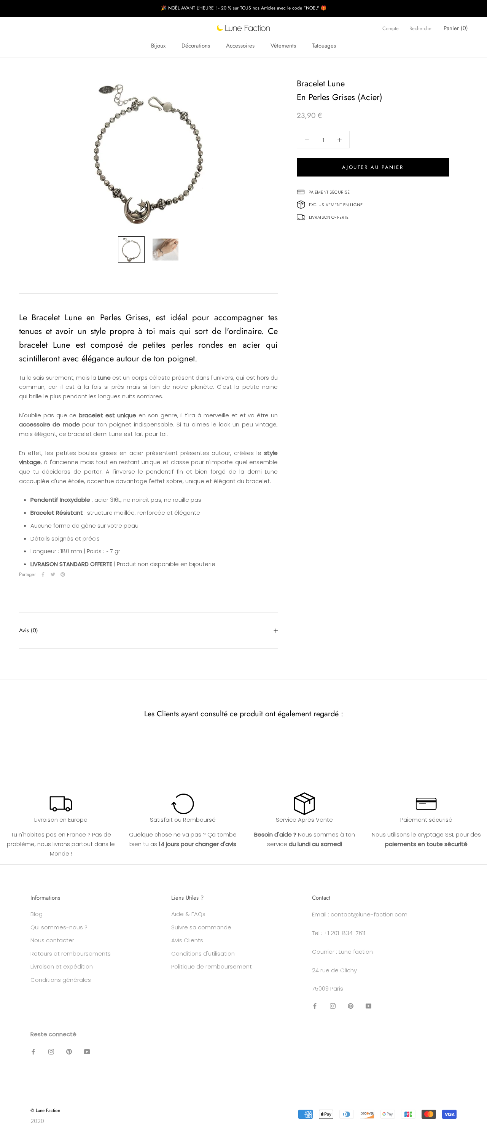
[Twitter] (53, 574)
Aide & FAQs (188, 914)
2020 (37, 1121)
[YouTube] (368, 1006)
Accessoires (240, 45)
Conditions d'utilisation (203, 953)
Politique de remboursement (211, 966)
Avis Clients (187, 940)
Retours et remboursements (70, 953)
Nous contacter (52, 940)
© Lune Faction (45, 1110)
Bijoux (158, 45)
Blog (36, 914)
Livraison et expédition (61, 966)
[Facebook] (43, 574)
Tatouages (324, 45)
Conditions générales (60, 980)
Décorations (195, 45)
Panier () (456, 28)
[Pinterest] (62, 574)
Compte (390, 28)
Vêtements (283, 45)
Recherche (420, 28)
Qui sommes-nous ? (59, 927)
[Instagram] (333, 1006)
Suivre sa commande (201, 927)
